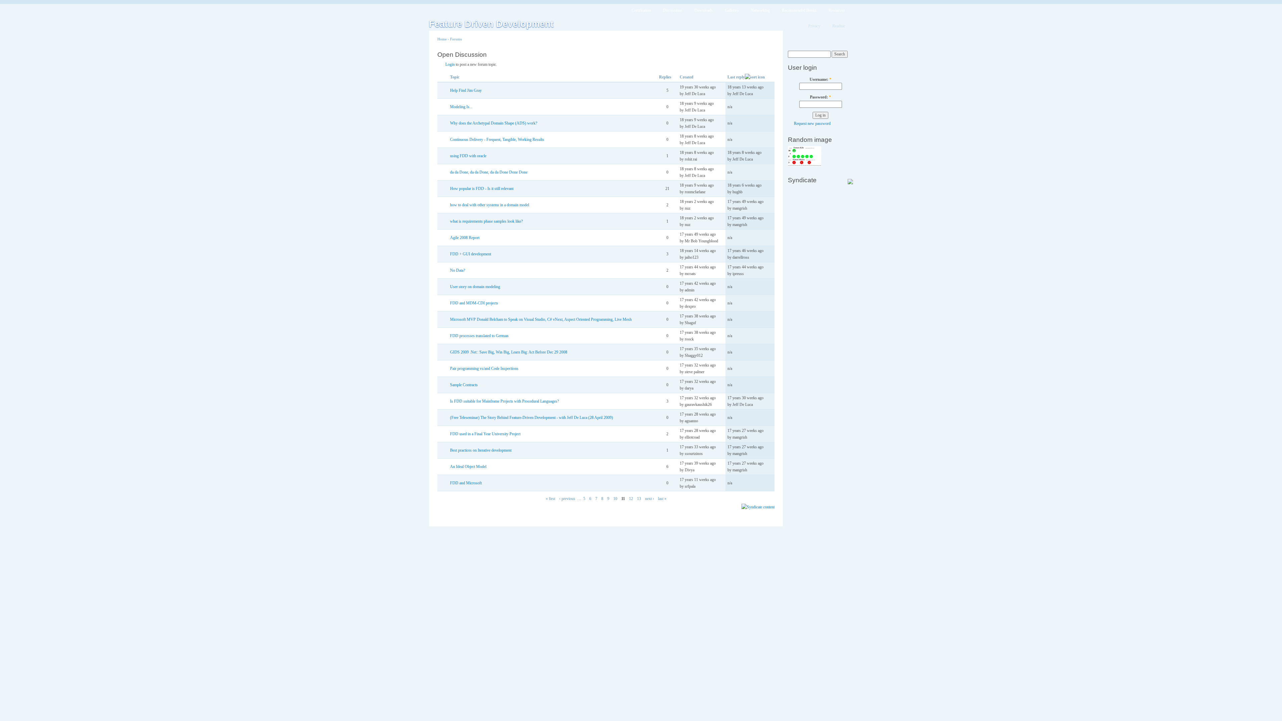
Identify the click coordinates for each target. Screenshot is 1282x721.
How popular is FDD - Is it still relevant (481, 188)
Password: (820, 97)
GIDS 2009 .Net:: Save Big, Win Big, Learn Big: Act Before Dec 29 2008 (508, 352)
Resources (837, 10)
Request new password (812, 123)
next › (649, 498)
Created (686, 77)
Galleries (732, 10)
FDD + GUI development (470, 254)
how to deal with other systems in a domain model (489, 205)
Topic (454, 77)
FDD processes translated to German (479, 335)
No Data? (457, 270)
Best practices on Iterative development (480, 450)
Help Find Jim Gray (466, 90)
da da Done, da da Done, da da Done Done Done (488, 172)
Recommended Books (799, 10)
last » (662, 498)
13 (639, 498)
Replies (665, 77)
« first (550, 498)
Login (450, 64)
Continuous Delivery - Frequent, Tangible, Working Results (497, 139)
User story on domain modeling (475, 286)
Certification (641, 10)
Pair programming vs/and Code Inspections (484, 368)
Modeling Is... (461, 106)
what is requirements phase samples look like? (486, 221)
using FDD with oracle (468, 156)
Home (442, 39)
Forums (456, 39)
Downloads (703, 10)
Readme (838, 26)
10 (615, 498)
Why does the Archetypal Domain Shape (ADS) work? (493, 123)
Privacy (814, 26)
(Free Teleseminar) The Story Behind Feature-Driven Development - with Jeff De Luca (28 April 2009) (531, 417)
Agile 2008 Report (464, 237)
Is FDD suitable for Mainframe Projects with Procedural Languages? (504, 401)
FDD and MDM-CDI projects (474, 303)
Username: (820, 79)
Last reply (736, 77)
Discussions (672, 10)
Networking (760, 10)
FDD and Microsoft (466, 483)
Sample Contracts (464, 385)
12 (631, 498)
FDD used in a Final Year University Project (485, 434)
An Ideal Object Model (468, 466)
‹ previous (567, 498)
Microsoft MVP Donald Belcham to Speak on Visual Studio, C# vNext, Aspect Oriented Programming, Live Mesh (541, 319)
